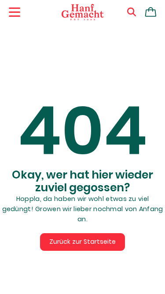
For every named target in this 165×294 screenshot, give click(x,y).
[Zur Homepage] (83, 12)
